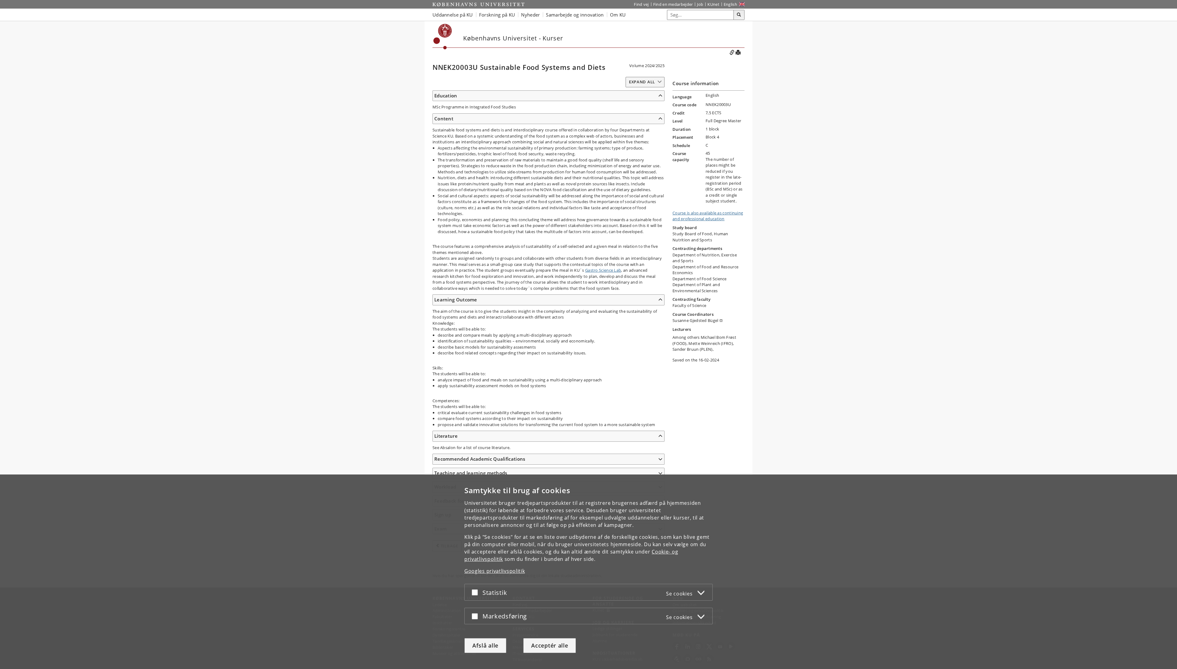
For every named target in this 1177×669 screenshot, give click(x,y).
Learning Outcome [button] (455, 300)
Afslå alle (485, 645)
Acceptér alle (549, 645)
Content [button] (443, 118)
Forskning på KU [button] (497, 15)
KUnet (713, 4)
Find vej (641, 4)
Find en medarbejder (673, 4)
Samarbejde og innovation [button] (575, 15)
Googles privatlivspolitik (494, 571)
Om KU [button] (618, 15)
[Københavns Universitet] (478, 4)
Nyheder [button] (530, 15)
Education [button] (445, 96)
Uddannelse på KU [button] (452, 15)
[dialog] (588, 571)
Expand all (642, 82)
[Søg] (739, 15)
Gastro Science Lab (603, 270)
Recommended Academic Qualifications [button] (479, 459)
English (730, 4)
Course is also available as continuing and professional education (707, 216)
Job (700, 4)
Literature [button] (446, 436)
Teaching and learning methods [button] (470, 473)
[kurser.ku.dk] (442, 36)
